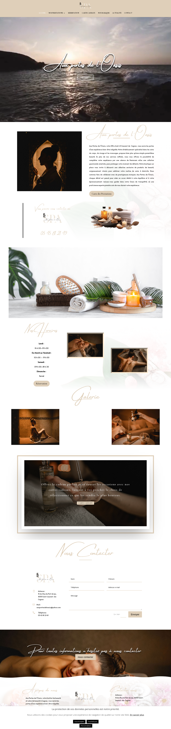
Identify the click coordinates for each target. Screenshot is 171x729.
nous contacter (85, 657)
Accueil (42, 13)
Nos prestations (56, 13)
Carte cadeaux (88, 13)
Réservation (73, 13)
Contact (128, 13)
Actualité (116, 13)
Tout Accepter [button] (79, 722)
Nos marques (103, 13)
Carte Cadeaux (85, 503)
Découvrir (85, 77)
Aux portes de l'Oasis (85, 62)
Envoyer (135, 614)
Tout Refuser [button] (92, 722)
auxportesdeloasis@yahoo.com (49, 607)
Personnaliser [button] (86, 726)
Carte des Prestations (102, 193)
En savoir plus (137, 715)
